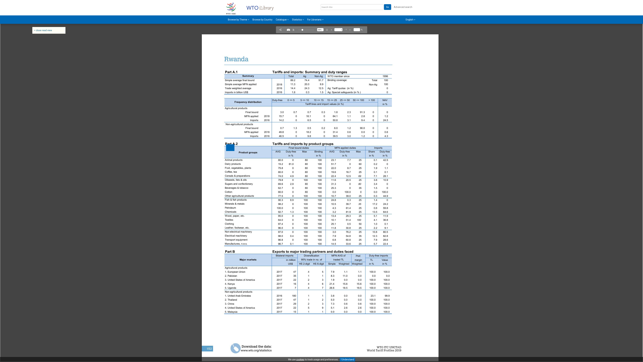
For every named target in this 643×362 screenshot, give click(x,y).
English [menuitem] (410, 19)
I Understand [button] (347, 359)
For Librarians (314, 19)
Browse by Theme (238, 19)
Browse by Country (262, 19)
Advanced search (403, 7)
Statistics (297, 19)
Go (387, 7)
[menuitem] (238, 19)
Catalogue (281, 19)
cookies (300, 359)
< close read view (43, 30)
